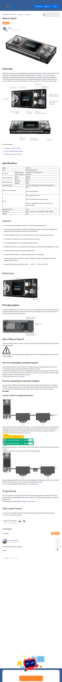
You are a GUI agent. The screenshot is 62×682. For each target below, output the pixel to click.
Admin (10, 28)
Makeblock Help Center (9, 14)
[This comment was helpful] (58, 540)
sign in (7, 558)
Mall (55, 6)
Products (20, 14)
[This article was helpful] (20, 521)
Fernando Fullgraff (13, 540)
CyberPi (27, 14)
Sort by (54, 533)
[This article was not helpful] (24, 521)
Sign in (47, 6)
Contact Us (38, 6)
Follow (6, 23)
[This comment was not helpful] (58, 546)
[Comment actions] (58, 549)
